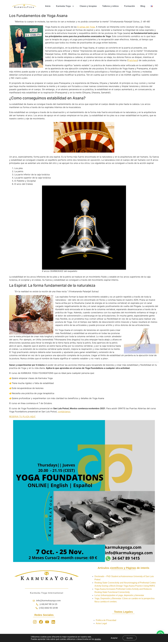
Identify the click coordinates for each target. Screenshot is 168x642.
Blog (142, 6)
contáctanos (64, 411)
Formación (129, 6)
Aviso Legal (101, 623)
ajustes (98, 639)
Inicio (48, 6)
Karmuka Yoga (63, 6)
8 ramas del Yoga (86, 26)
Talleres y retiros (110, 6)
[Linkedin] (53, 622)
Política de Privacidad (106, 620)
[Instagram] (35, 622)
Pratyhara (132, 60)
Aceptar (114, 638)
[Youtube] (47, 622)
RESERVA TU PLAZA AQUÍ (22, 416)
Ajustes (130, 638)
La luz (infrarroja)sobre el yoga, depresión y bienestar (119, 595)
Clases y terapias (88, 6)
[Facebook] (41, 622)
